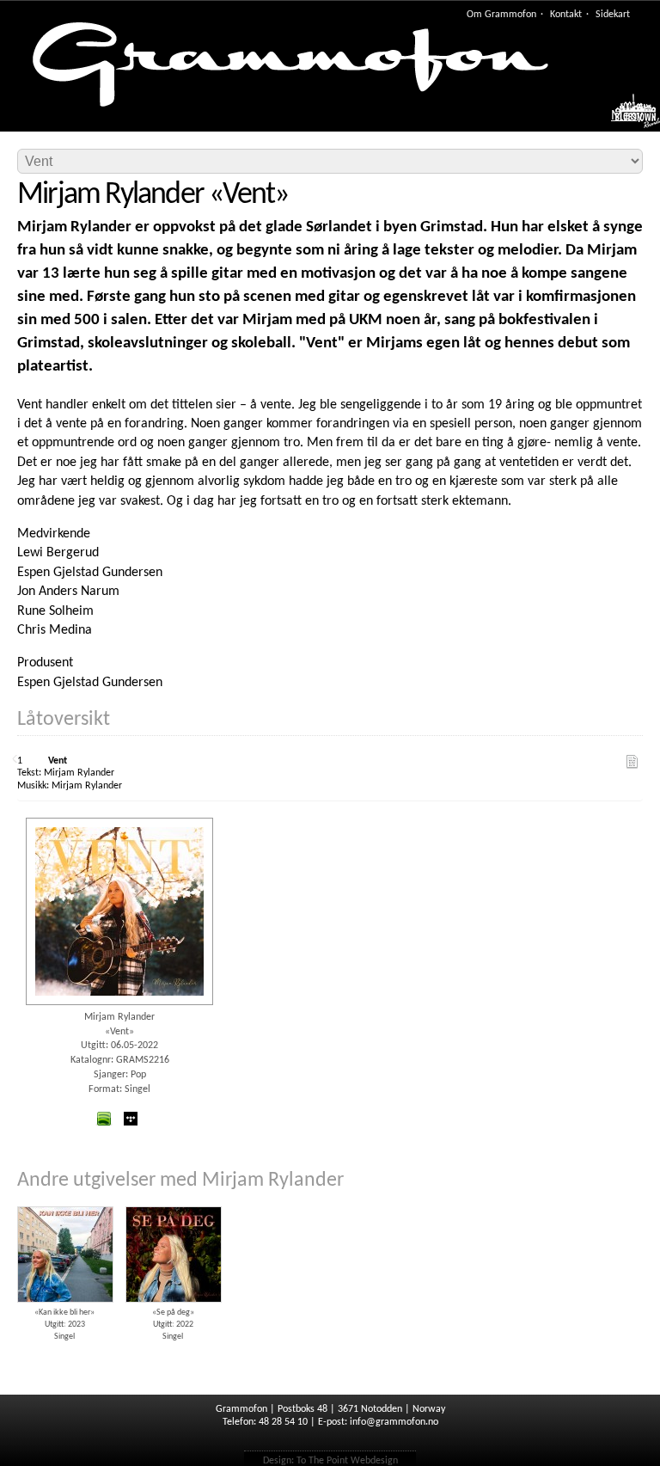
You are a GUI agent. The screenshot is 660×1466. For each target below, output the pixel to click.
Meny (627, 116)
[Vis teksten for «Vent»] (632, 762)
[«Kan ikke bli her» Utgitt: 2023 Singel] (64, 1200)
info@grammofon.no (394, 1422)
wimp (130, 1119)
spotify (104, 1119)
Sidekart (613, 14)
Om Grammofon (501, 14)
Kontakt (566, 14)
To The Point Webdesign (347, 1461)
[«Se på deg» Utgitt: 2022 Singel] (172, 1200)
